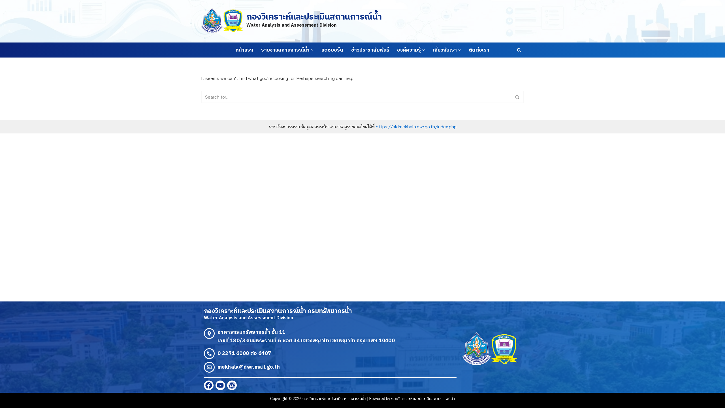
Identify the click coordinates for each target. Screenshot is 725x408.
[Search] (519, 50)
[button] (312, 50)
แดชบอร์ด (332, 50)
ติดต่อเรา (479, 50)
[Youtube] (220, 385)
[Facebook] (209, 385)
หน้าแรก (244, 50)
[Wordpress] (232, 385)
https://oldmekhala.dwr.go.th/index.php (416, 126)
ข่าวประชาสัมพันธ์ (370, 50)
